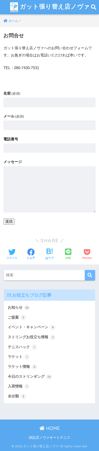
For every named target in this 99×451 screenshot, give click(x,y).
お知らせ (18, 307)
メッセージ (12, 162)
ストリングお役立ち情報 (31, 337)
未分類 (16, 396)
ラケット (17, 357)
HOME (52, 428)
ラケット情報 (21, 366)
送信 (9, 221)
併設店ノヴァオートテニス (49, 437)
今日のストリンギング (29, 376)
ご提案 (16, 317)
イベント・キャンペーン (31, 327)
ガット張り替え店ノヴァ (54, 6)
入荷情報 (17, 386)
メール (13, 116)
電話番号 (10, 139)
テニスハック (21, 347)
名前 (11, 93)
